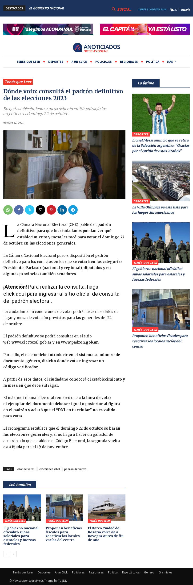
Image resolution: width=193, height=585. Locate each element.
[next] (89, 8)
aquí (21, 294)
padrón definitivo (75, 469)
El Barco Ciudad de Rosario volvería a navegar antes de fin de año (106, 534)
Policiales (78, 572)
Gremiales (165, 572)
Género (149, 572)
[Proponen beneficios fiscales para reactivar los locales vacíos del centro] (64, 507)
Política (113, 572)
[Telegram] (73, 210)
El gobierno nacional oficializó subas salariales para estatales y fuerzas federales (20, 536)
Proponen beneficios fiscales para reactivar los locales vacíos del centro (64, 534)
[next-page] (14, 554)
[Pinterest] (51, 210)
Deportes (140, 134)
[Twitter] (29, 210)
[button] (121, 9)
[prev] (81, 8)
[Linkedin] (62, 210)
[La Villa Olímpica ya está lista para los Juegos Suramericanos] (161, 181)
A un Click (61, 572)
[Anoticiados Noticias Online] (96, 48)
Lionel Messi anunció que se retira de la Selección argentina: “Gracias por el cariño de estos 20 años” (160, 145)
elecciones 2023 (49, 469)
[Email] (40, 210)
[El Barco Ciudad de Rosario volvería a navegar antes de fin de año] (106, 507)
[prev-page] (6, 554)
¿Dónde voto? (26, 469)
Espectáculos (131, 572)
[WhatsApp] (8, 210)
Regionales (96, 572)
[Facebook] (19, 210)
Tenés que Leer (18, 81)
